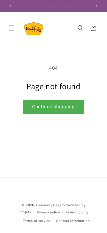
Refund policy (77, 212)
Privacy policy (48, 212)
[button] (11, 28)
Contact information (73, 221)
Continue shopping (53, 106)
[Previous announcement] (10, 6)
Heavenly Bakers (51, 205)
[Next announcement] (97, 6)
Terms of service (36, 221)
